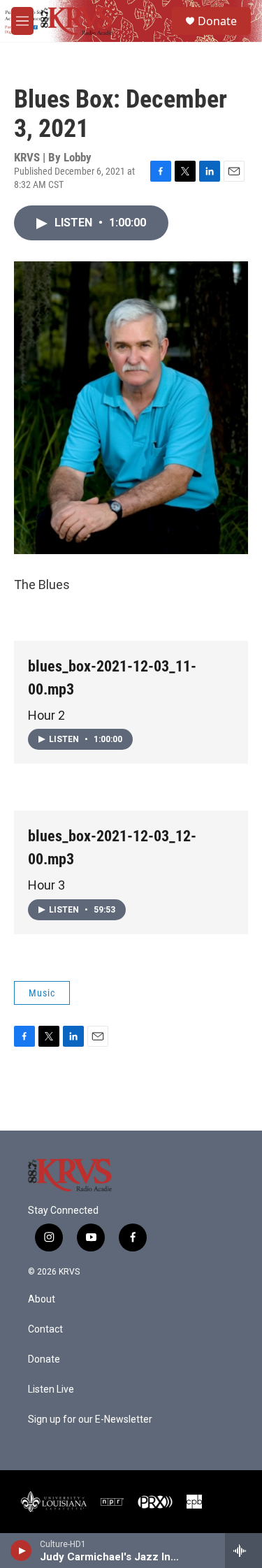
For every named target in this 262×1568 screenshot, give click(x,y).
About (41, 1299)
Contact (45, 1329)
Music (42, 993)
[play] (21, 1551)
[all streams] (243, 1550)
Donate (217, 21)
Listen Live (51, 1389)
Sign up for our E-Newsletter (90, 1419)
